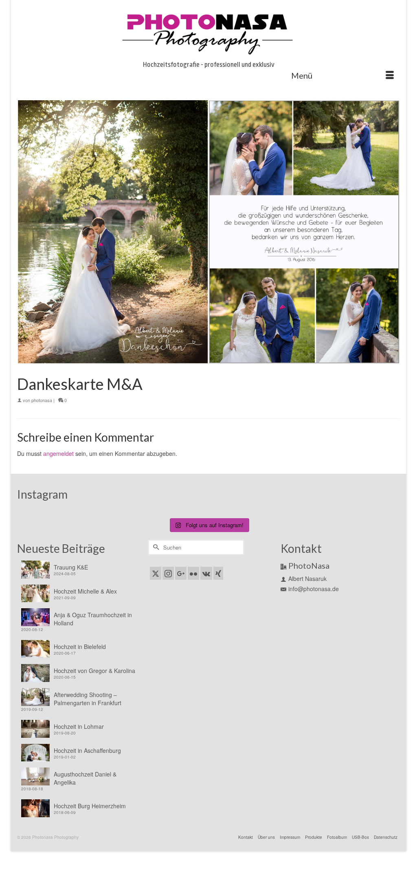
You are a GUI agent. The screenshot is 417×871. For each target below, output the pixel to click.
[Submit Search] (155, 547)
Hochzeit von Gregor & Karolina (94, 670)
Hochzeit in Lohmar (79, 726)
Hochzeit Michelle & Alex (85, 591)
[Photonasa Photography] (208, 32)
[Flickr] (193, 573)
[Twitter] (155, 573)
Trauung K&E (71, 567)
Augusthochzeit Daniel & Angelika (85, 778)
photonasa (41, 400)
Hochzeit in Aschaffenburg (87, 750)
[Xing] (218, 573)
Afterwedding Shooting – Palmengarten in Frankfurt (87, 699)
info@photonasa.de (313, 589)
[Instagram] (168, 573)
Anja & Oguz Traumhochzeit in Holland (93, 619)
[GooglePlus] (181, 573)
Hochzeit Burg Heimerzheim (90, 806)
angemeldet (58, 453)
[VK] (206, 573)
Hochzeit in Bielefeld (80, 646)
